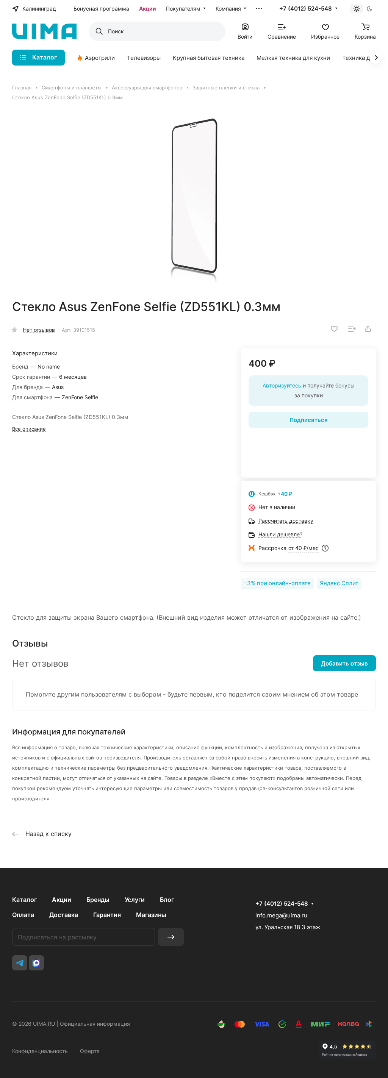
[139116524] (194, 200)
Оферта (90, 1051)
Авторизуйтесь (282, 385)
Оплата (23, 915)
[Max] (36, 962)
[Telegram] (19, 962)
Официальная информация (95, 1023)
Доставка (63, 915)
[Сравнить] (352, 329)
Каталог (24, 899)
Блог (167, 899)
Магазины (151, 915)
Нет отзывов (39, 330)
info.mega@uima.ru (281, 915)
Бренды (98, 899)
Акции (61, 899)
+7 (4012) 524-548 (305, 8)
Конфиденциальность (40, 1051)
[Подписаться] (171, 937)
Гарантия (107, 915)
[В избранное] (334, 329)
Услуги (135, 899)
